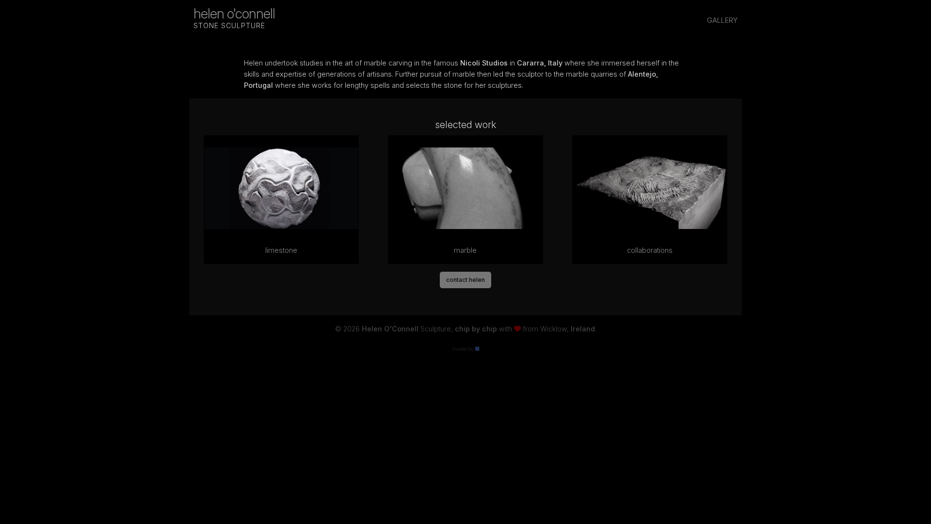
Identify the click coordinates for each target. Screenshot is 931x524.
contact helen (465, 279)
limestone (281, 250)
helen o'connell (234, 17)
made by (463, 348)
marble (465, 250)
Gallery (722, 20)
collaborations (650, 250)
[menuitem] (722, 20)
